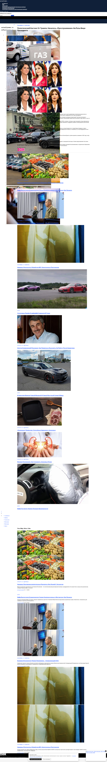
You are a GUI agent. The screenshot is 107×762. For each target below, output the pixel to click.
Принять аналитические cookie (35, 759)
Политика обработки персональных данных (14, 7)
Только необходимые (46, 759)
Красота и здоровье (9, 29)
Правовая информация (8, 8)
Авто (5, 40)
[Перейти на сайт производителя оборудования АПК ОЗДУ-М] (96, 756)
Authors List (5, 3)
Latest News (5, 5)
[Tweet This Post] (54, 512)
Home (3, 4)
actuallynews (20, 38)
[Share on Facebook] (54, 511)
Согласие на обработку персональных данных (14, 9)
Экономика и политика (10, 35)
